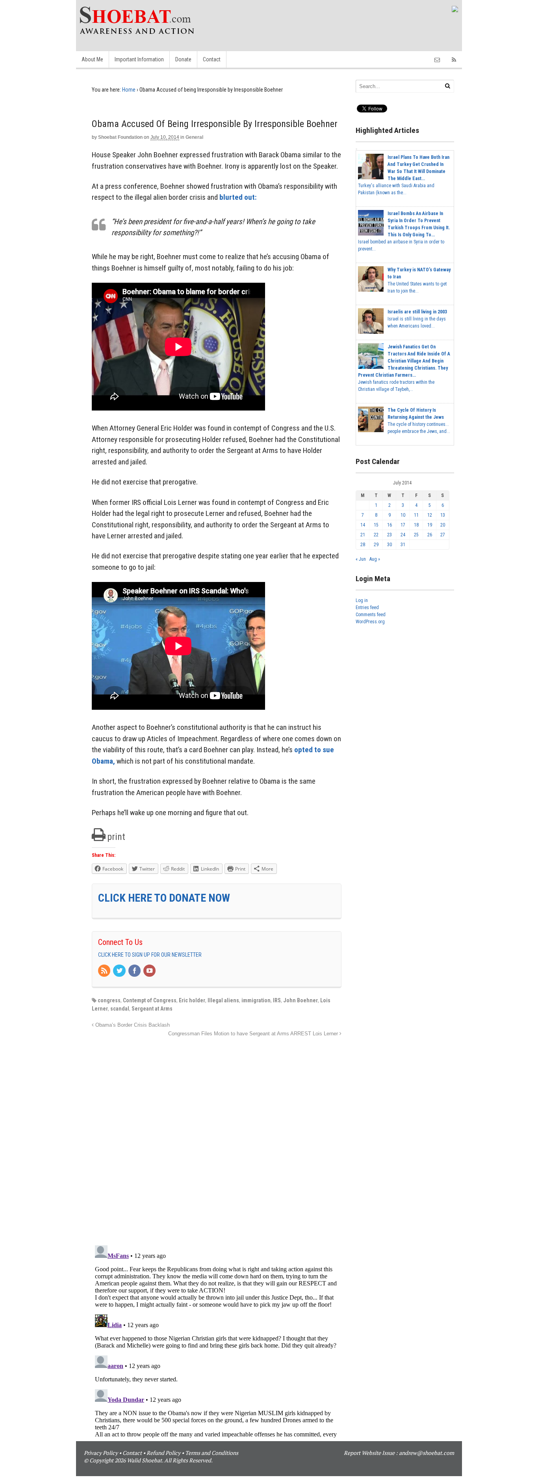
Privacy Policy (101, 1452)
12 (429, 515)
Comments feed (371, 614)
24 (403, 535)
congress (109, 1000)
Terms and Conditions (211, 1452)
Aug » (374, 559)
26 (429, 535)
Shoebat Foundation (120, 137)
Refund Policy (163, 1452)
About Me (92, 59)
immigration (256, 1000)
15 (376, 525)
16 (389, 525)
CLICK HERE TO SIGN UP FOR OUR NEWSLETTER (150, 955)
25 (416, 535)
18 (416, 525)
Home (128, 90)
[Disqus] (216, 1136)
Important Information (139, 59)
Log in (362, 600)
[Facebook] (135, 971)
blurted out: (238, 197)
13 (442, 515)
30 (389, 544)
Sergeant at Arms (152, 1008)
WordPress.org (370, 621)
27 (442, 535)
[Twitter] (119, 971)
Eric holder (192, 1000)
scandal (119, 1008)
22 (376, 535)
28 (362, 544)
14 (362, 525)
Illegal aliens (223, 1000)
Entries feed (367, 607)
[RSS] (104, 971)
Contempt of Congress (149, 1000)
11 (416, 515)
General (194, 137)
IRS (277, 1000)
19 (429, 525)
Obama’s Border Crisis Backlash (132, 1025)
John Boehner (300, 1000)
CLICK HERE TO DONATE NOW (164, 897)
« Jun (361, 559)
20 (442, 525)
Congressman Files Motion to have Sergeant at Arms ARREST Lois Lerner (253, 1034)
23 (389, 535)
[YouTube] (150, 971)
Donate (183, 59)
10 (403, 515)
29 (376, 544)
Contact (212, 59)
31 (403, 544)
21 (362, 535)
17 (403, 525)
